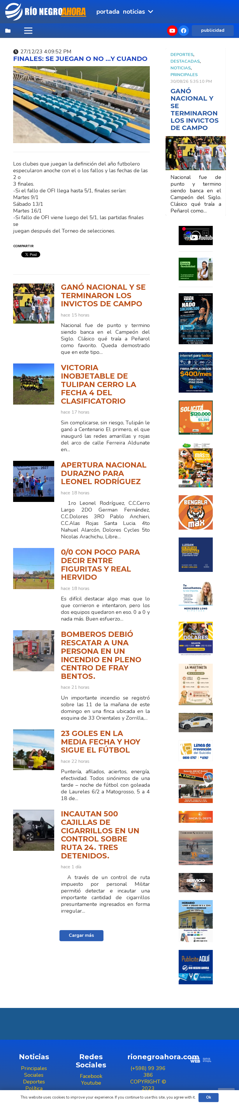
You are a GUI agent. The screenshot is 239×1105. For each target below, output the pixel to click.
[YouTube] (172, 30)
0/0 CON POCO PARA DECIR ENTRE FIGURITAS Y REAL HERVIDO (100, 565)
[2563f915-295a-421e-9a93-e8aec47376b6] (196, 639)
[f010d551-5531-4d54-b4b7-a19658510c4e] (196, 684)
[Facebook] (183, 30)
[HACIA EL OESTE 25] (196, 817)
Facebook (91, 1076)
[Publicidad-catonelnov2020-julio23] (196, 882)
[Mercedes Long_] (196, 597)
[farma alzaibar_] (196, 921)
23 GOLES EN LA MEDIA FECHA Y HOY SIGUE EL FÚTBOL (100, 741)
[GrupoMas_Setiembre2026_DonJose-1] (196, 464)
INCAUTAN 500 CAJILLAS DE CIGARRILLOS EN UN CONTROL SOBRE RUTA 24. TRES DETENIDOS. (100, 834)
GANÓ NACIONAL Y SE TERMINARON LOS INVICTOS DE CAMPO (103, 295)
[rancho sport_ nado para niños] (196, 318)
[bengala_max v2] (196, 512)
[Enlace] (46, 11)
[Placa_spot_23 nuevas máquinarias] (196, 554)
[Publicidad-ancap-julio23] (196, 786)
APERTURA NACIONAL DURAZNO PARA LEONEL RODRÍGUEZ (104, 473)
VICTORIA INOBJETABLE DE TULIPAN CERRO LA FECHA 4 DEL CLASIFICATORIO (98, 384)
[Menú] (28, 30)
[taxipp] (196, 722)
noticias (181, 68)
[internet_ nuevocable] (196, 372)
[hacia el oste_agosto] (196, 848)
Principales (184, 75)
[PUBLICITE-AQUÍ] (196, 967)
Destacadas (185, 61)
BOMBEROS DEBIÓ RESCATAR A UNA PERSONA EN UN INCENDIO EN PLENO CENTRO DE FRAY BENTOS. (101, 655)
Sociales (33, 1074)
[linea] (196, 750)
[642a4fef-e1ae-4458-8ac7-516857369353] (196, 417)
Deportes (182, 54)
